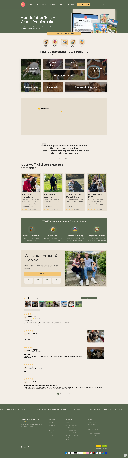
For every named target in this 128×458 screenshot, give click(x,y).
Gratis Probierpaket (83, 4)
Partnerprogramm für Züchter (96, 427)
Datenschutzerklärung (71, 425)
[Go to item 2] (35, 304)
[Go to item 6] (64, 304)
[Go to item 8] (78, 304)
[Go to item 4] (49, 304)
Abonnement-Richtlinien (71, 432)
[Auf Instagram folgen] (25, 447)
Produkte (30, 4)
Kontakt (67, 439)
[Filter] (99, 298)
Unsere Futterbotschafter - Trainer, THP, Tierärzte (95, 434)
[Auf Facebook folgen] (21, 447)
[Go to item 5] (56, 304)
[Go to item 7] (71, 304)
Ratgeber (52, 4)
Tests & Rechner (41, 4)
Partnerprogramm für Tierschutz (93, 430)
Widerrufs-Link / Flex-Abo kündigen (71, 436)
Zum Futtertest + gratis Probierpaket (64, 33)
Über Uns (61, 4)
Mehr (35, 240)
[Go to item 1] (28, 304)
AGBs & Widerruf (69, 427)
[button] (95, 336)
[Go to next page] (72, 394)
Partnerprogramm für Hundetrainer (93, 423)
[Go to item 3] (42, 304)
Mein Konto (71, 4)
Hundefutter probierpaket (30, 309)
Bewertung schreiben (88, 298)
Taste (38, 309)
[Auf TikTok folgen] (28, 447)
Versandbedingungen (71, 430)
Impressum (68, 422)
